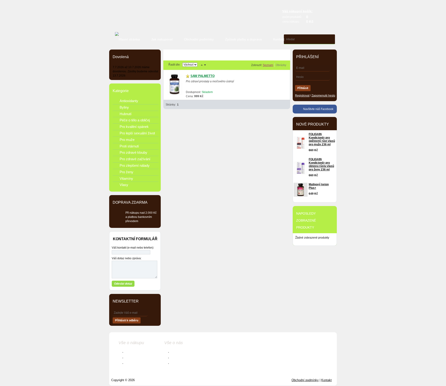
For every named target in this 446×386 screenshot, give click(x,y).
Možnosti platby (136, 357)
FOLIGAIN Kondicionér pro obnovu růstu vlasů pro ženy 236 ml (321, 164)
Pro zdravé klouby (133, 152)
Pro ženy (126, 172)
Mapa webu (179, 363)
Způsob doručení (136, 363)
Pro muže (127, 140)
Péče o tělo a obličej (135, 120)
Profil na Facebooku (184, 357)
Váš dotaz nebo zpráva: (126, 258)
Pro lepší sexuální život (137, 133)
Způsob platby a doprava (243, 39)
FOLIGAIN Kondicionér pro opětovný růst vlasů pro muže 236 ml (322, 139)
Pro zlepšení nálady (135, 165)
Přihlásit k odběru (126, 320)
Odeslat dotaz (123, 283)
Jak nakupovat (162, 39)
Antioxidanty (129, 101)
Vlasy (124, 185)
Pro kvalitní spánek (134, 127)
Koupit (274, 94)
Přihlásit (302, 88)
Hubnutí (125, 114)
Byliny (124, 107)
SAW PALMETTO (202, 76)
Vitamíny (126, 178)
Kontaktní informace (184, 352)
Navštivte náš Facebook (318, 109)
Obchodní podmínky (199, 39)
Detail (256, 94)
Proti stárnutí (129, 146)
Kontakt (278, 39)
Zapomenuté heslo (323, 95)
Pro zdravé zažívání (135, 159)
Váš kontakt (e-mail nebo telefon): (133, 247)
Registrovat (302, 95)
